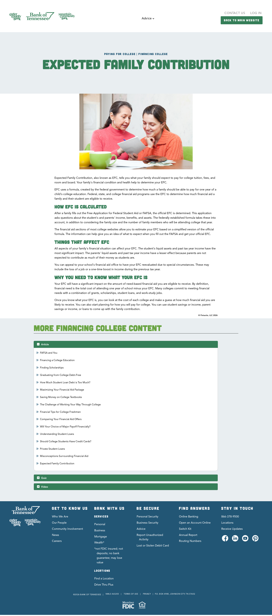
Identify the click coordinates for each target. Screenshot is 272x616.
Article (45, 344)
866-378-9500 (230, 516)
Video (44, 486)
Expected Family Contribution (57, 463)
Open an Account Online (195, 522)
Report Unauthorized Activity (150, 537)
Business (99, 530)
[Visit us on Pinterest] (255, 540)
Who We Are (60, 516)
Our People (59, 522)
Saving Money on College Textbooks (61, 397)
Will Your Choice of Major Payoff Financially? (65, 426)
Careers (57, 541)
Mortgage (100, 536)
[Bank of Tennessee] (25, 516)
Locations (227, 522)
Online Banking (188, 516)
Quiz (44, 478)
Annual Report (188, 535)
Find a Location (104, 578)
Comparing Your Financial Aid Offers (61, 419)
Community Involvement (67, 529)
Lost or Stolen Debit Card (153, 545)
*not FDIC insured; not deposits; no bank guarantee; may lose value (108, 555)
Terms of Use (131, 594)
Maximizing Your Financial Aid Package (62, 389)
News (55, 535)
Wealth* (99, 542)
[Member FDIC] (128, 605)
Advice (141, 529)
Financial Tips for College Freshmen (60, 412)
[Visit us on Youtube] (245, 540)
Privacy (147, 594)
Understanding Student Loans (57, 434)
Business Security (147, 522)
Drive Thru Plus (103, 584)
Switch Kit (185, 529)
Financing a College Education (57, 360)
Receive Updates (232, 529)
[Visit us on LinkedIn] (235, 540)
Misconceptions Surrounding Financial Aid (64, 456)
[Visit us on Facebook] (225, 540)
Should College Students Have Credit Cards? (65, 441)
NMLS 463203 (112, 594)
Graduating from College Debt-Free (60, 375)
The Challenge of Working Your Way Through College (70, 404)
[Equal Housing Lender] (142, 605)
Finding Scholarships (52, 367)
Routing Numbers (190, 541)
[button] (148, 21)
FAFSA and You (48, 352)
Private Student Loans (52, 448)
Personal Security (147, 516)
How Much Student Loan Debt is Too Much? (65, 382)
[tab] (126, 344)
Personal (99, 524)
